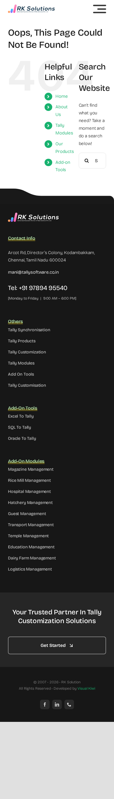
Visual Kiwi (86, 688)
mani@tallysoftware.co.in (33, 272)
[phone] (69, 704)
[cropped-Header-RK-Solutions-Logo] (31, 7)
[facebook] (45, 704)
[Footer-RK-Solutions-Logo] (34, 215)
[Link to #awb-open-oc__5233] (99, 9)
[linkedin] (57, 704)
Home (61, 96)
